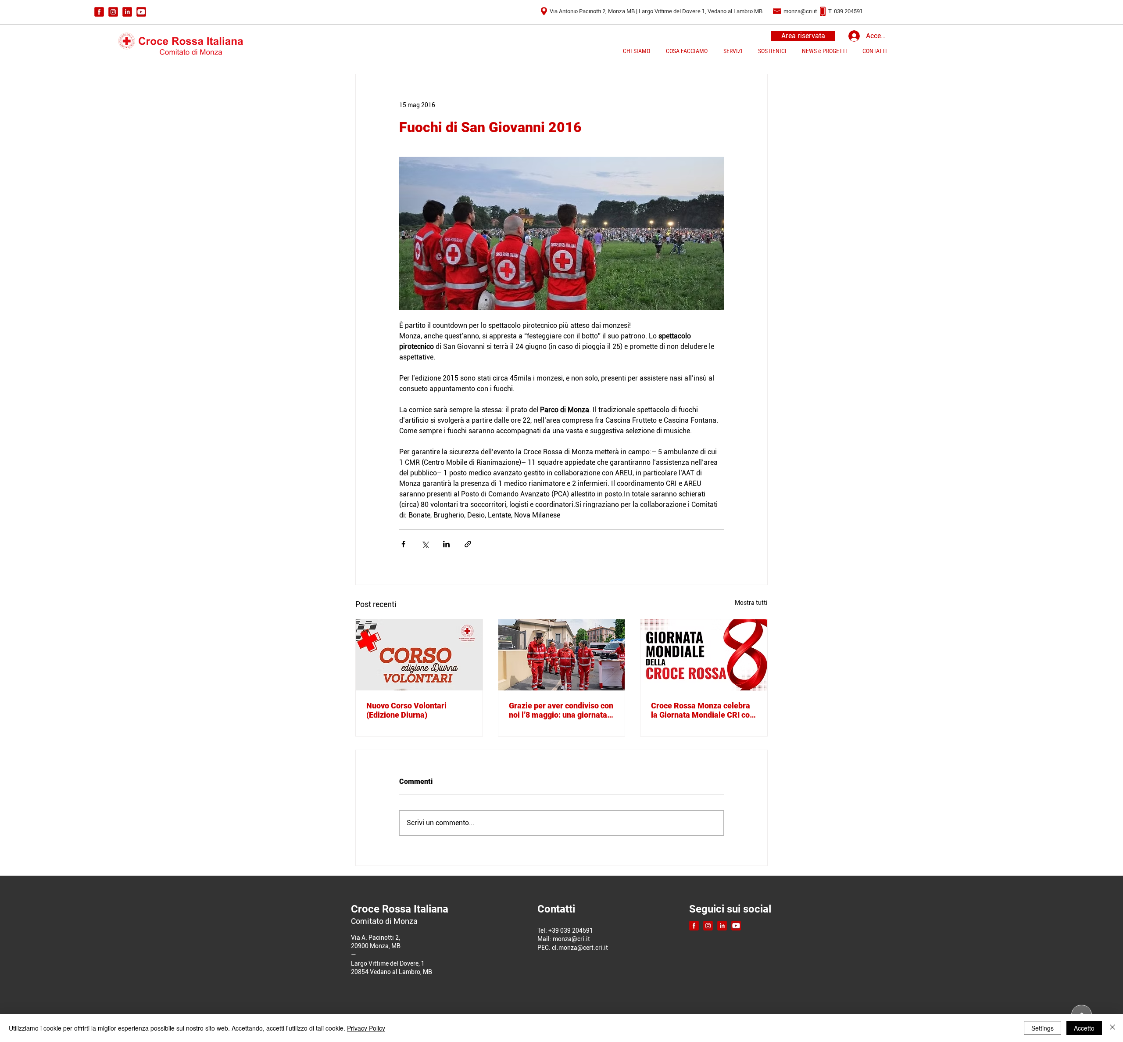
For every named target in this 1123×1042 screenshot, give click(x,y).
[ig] (113, 12)
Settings (1042, 1028)
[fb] (99, 12)
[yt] (141, 12)
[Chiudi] (1112, 1028)
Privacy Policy (366, 1028)
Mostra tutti (751, 602)
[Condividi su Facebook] (403, 544)
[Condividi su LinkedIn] (446, 544)
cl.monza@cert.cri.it (580, 947)
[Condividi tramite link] (468, 544)
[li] (127, 12)
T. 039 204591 (845, 11)
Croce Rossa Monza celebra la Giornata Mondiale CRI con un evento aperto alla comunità (702, 710)
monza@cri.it (800, 11)
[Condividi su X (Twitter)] (425, 544)
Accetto (1084, 1028)
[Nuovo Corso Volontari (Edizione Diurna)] (419, 654)
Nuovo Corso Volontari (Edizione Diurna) (406, 710)
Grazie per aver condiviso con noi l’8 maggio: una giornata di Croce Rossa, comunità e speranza (561, 710)
